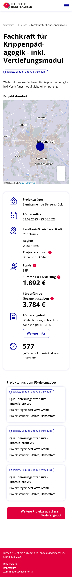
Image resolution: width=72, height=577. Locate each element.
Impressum (9, 567)
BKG (22, 182)
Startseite (8, 25)
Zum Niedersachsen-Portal (18, 571)
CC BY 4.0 (30, 182)
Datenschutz (10, 564)
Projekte (22, 25)
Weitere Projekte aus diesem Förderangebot (41, 513)
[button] (40, 146)
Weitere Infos (36, 333)
